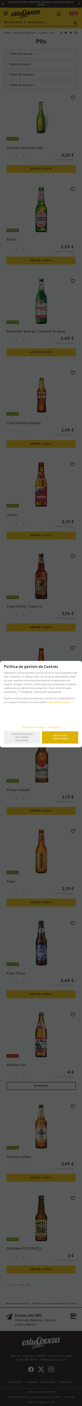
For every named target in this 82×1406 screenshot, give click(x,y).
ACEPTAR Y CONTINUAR (60, 737)
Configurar (53, 727)
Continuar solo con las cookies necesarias (22, 737)
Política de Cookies (58, 702)
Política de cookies (34, 727)
